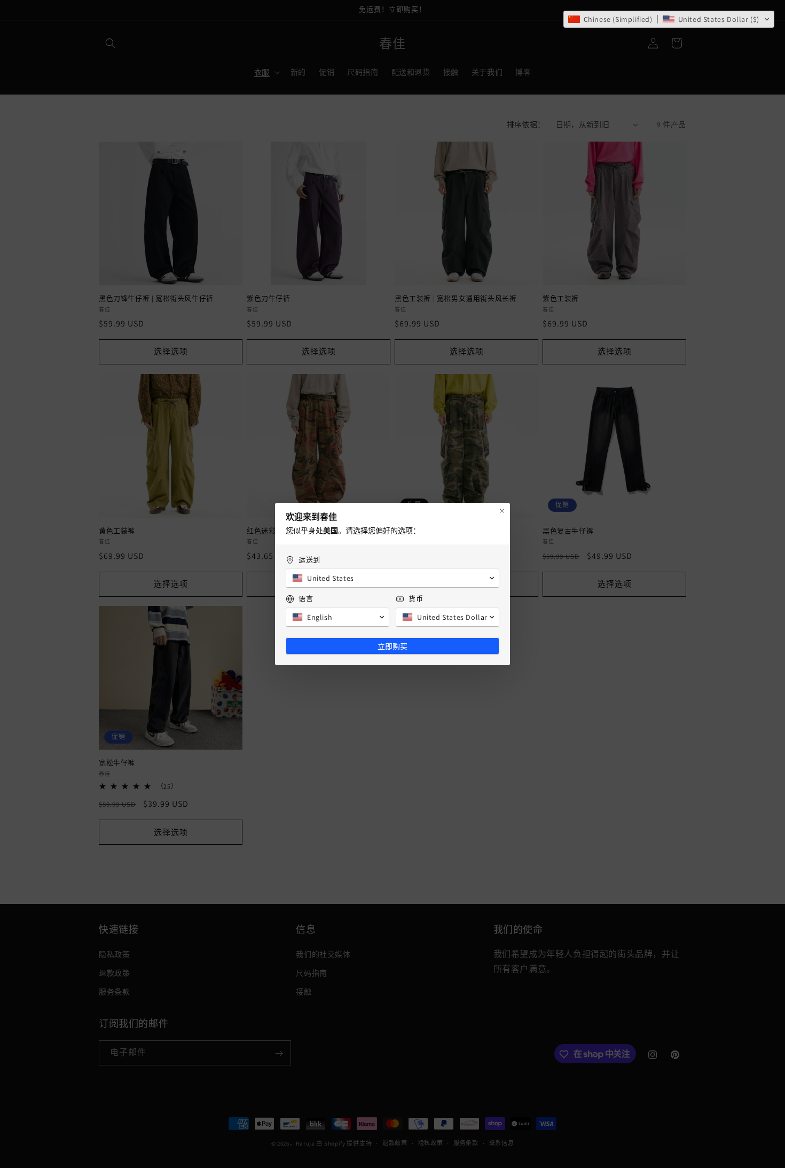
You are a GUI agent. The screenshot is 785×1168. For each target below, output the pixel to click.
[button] (668, 19)
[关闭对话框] (502, 511)
